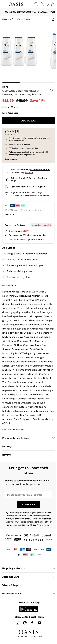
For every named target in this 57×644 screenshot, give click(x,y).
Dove (5, 84)
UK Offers (6, 19)
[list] (27, 51)
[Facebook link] (31, 627)
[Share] (51, 19)
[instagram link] (16, 627)
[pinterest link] (24, 627)
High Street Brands (22, 19)
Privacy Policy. (27, 530)
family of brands (22, 520)
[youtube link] (38, 627)
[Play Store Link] (27, 614)
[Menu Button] (4, 4)
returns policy (43, 193)
